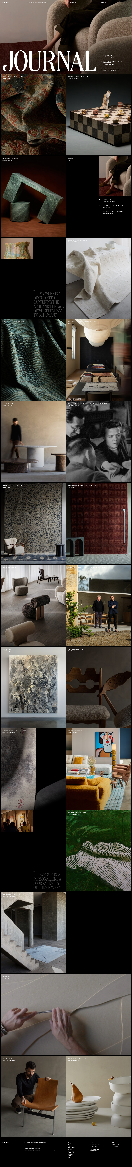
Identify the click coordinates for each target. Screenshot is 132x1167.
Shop (104, 2)
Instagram (115, 1144)
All (69, 160)
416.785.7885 (93, 1146)
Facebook (115, 1146)
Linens (70, 1156)
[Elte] (6, 2)
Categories (73, 2)
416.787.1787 (93, 1151)
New (69, 1146)
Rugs (70, 1149)
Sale (69, 1157)
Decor (70, 1154)
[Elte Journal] (27, 2)
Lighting (71, 1152)
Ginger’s (71, 1151)
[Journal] (50, 61)
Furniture (71, 1148)
